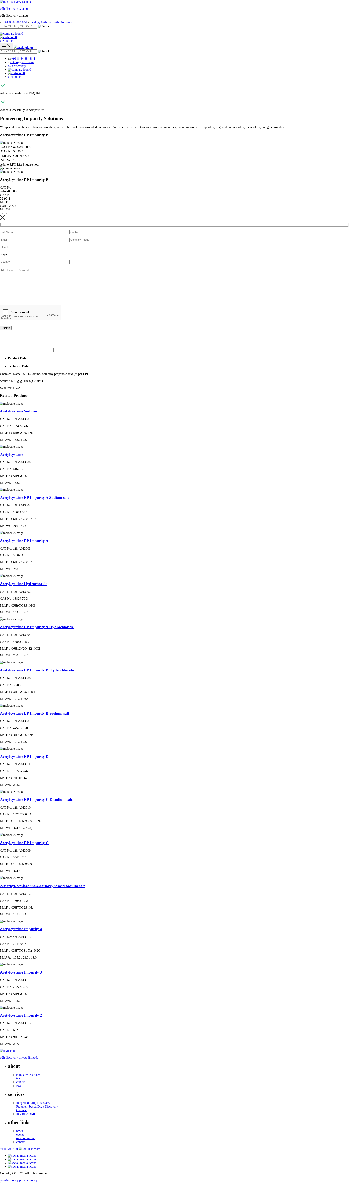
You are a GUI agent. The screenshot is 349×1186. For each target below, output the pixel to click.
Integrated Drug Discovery (33, 1103)
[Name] (6, 46)
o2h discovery (63, 22)
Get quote (6, 40)
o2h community (26, 1138)
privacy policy (28, 1180)
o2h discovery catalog (14, 8)
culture (20, 1082)
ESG (19, 1085)
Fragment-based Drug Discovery (37, 1106)
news (19, 1131)
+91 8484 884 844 (15, 22)
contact (20, 1142)
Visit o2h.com (9, 1148)
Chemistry (22, 1110)
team (19, 1078)
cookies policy (9, 1180)
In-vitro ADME (26, 1113)
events (20, 1134)
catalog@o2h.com (41, 22)
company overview (28, 1074)
